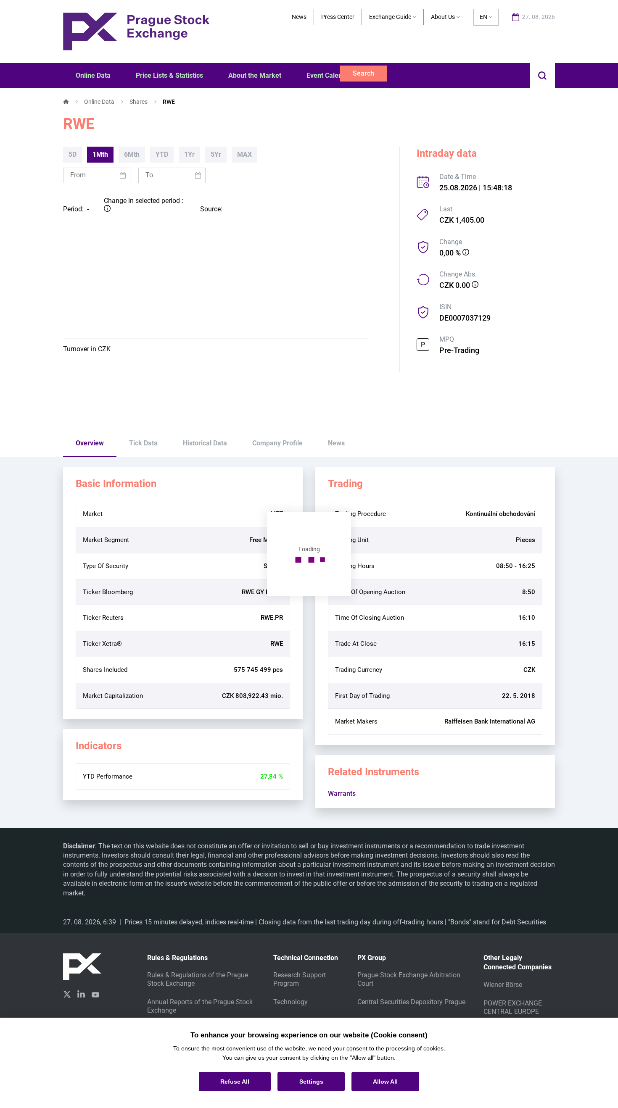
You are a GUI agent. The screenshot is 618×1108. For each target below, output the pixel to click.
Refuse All (234, 1081)
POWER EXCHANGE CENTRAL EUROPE (512, 1007)
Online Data (99, 101)
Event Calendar (329, 75)
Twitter (67, 994)
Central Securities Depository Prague (411, 1002)
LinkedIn (81, 993)
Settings (311, 1081)
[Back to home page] (136, 31)
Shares (138, 101)
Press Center (337, 16)
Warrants (342, 793)
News (299, 16)
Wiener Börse (502, 985)
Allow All (385, 1081)
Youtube (95, 993)
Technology (290, 1002)
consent (356, 1048)
